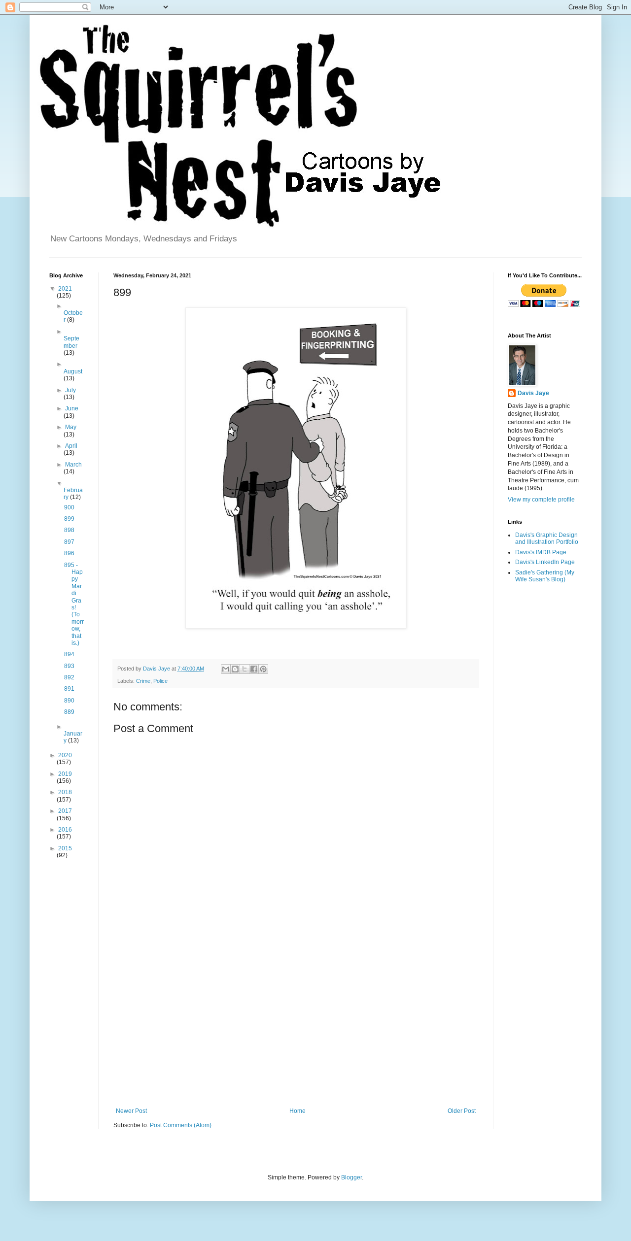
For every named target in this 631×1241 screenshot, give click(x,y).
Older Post (462, 1110)
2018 (65, 792)
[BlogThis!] (235, 669)
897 (69, 541)
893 (69, 666)
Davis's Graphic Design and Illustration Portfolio (546, 538)
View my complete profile (541, 499)
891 (69, 688)
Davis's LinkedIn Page (545, 562)
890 (69, 700)
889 (69, 711)
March (73, 464)
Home (297, 1110)
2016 (65, 829)
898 (69, 530)
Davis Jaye (533, 393)
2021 (65, 288)
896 (69, 553)
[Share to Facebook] (254, 669)
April (71, 445)
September (71, 342)
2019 (65, 774)
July (70, 390)
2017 (65, 810)
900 (69, 507)
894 (69, 654)
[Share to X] (244, 669)
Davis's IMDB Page (540, 552)
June (71, 408)
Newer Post (131, 1110)
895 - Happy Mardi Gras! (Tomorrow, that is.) (74, 604)
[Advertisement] (295, 1026)
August (73, 371)
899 (69, 518)
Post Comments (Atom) (180, 1125)
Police (160, 681)
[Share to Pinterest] (263, 669)
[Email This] (226, 669)
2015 (65, 848)
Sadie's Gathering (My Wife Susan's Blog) (544, 576)
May (70, 427)
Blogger (351, 1177)
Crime (143, 681)
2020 (65, 755)
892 (69, 677)
